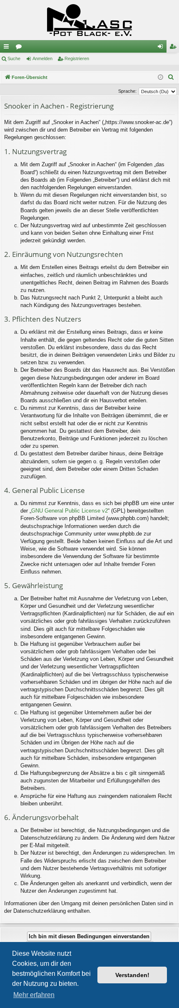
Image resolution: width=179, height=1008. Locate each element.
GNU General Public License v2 (69, 511)
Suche (13, 58)
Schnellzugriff (7, 48)
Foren (20, 48)
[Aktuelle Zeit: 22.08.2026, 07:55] (160, 77)
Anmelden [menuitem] (162, 48)
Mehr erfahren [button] (34, 994)
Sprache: (127, 91)
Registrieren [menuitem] (174, 48)
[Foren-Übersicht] (89, 20)
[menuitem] (171, 77)
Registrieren (77, 58)
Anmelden (42, 58)
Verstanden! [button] (132, 975)
